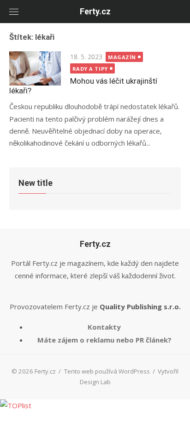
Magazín (122, 57)
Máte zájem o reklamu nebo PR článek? (104, 339)
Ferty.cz (95, 11)
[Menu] (14, 11)
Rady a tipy (90, 68)
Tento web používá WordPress (107, 371)
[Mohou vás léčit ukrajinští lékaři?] (35, 68)
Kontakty (104, 326)
